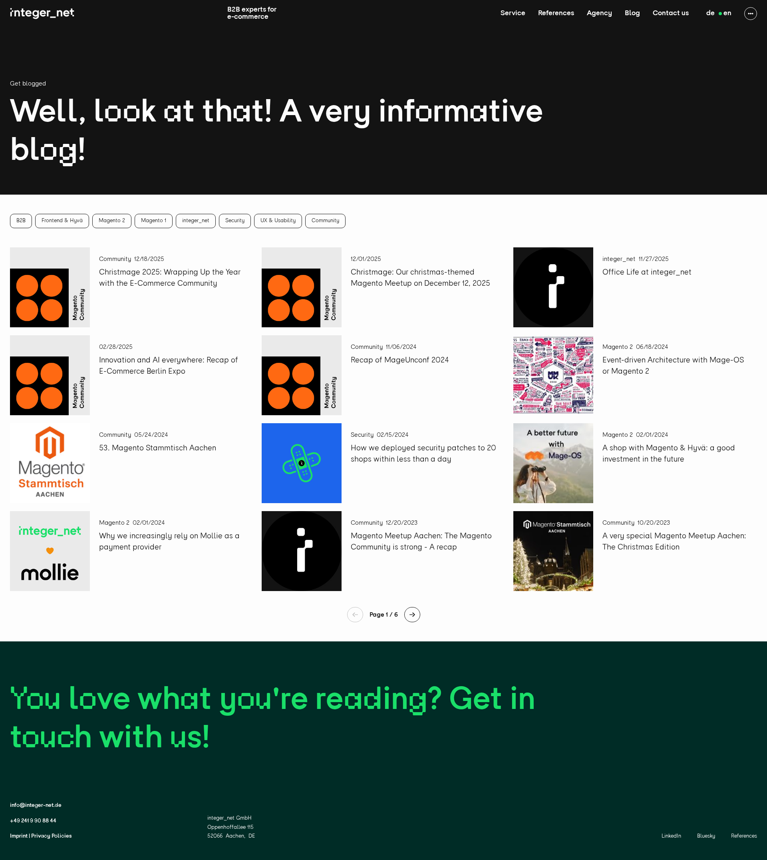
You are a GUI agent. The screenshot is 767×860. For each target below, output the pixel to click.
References (556, 13)
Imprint (19, 836)
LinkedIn (671, 836)
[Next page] (412, 614)
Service (513, 13)
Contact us (671, 13)
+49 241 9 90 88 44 (33, 821)
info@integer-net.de (36, 805)
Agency (599, 13)
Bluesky (706, 836)
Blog (632, 13)
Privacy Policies (51, 836)
